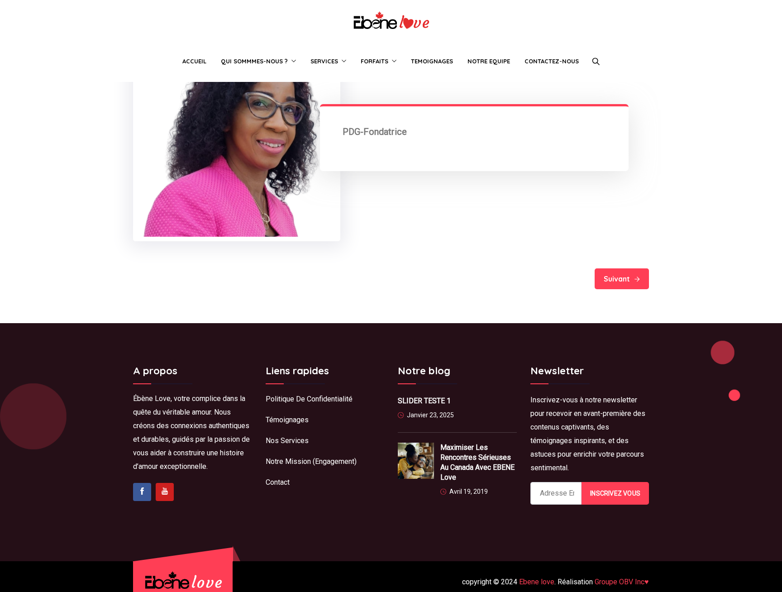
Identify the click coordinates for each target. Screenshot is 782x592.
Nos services (287, 440)
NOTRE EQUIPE (488, 61)
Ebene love (536, 582)
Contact (278, 482)
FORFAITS (374, 61)
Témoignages (287, 419)
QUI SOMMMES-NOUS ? (254, 61)
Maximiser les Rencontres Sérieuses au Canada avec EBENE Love (477, 462)
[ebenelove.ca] (391, 21)
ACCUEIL (194, 61)
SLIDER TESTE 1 (424, 400)
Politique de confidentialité (310, 399)
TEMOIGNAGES (432, 61)
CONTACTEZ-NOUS (552, 61)
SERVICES (324, 61)
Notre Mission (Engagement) (311, 461)
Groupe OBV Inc (622, 582)
